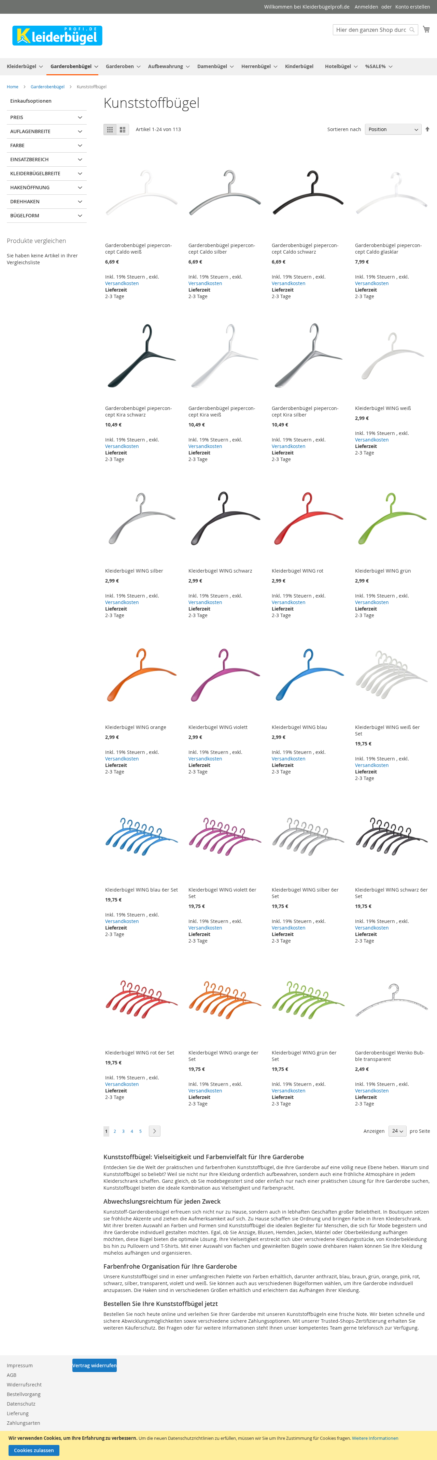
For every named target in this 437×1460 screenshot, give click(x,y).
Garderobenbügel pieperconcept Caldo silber (221, 248)
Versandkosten (122, 283)
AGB (11, 1375)
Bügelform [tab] (24, 215)
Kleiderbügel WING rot (297, 570)
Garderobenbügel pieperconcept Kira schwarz (138, 411)
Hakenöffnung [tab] (30, 187)
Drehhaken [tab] (25, 201)
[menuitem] (23, 66)
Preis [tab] (16, 117)
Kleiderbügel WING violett (218, 727)
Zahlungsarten (23, 1423)
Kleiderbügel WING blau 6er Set (141, 889)
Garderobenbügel (48, 86)
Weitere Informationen (375, 1438)
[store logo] (57, 36)
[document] (219, 1445)
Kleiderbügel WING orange (135, 727)
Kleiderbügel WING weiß (383, 408)
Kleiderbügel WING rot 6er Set (139, 1052)
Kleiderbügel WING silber (134, 570)
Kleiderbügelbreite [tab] (35, 173)
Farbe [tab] (17, 145)
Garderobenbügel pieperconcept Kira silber (305, 411)
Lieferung (18, 1413)
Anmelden (366, 6)
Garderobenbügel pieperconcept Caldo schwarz (305, 248)
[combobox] (375, 29)
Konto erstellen (412, 6)
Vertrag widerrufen (94, 1365)
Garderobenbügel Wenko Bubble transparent (390, 1055)
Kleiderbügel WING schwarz (220, 570)
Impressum (20, 1365)
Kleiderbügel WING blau (299, 727)
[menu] (218, 66)
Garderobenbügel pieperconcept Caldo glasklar (388, 248)
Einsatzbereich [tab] (29, 159)
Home (13, 86)
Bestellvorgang (24, 1394)
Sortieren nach (344, 129)
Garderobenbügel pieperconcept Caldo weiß (138, 248)
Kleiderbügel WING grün (383, 570)
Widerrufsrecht (24, 1384)
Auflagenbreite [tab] (30, 131)
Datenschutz (21, 1403)
